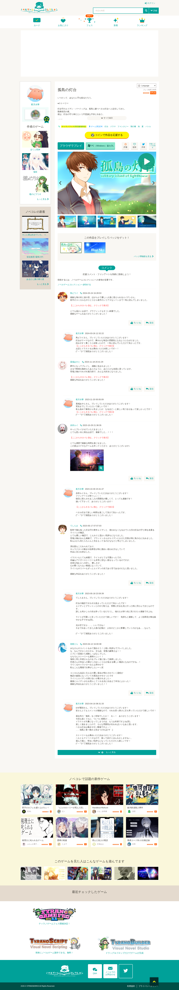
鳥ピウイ (74, 293)
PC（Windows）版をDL (101, 146)
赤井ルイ (74, 425)
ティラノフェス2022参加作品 (74, 127)
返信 (149, 323)
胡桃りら (74, 644)
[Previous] (61, 183)
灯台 (106, 127)
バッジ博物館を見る (142, 256)
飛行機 (133, 127)
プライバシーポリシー (148, 986)
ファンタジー (123, 127)
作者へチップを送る (152, 145)
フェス (89, 25)
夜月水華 (80, 333)
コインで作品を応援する (109, 135)
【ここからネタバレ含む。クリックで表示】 (89, 305)
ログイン (151, 3)
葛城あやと (75, 362)
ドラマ (113, 127)
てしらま (74, 526)
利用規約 (131, 986)
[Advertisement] (89, 53)
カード (37, 25)
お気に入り (63, 25)
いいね (135, 323)
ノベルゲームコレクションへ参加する (74, 284)
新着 (116, 25)
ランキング (142, 25)
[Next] (153, 183)
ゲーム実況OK (97, 127)
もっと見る (42, 199)
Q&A (95, 970)
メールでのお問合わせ (110, 970)
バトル (148, 127)
